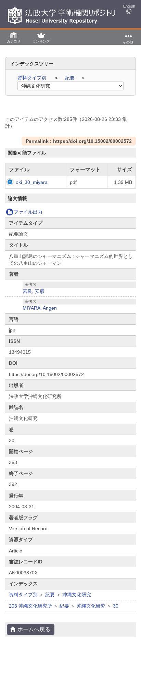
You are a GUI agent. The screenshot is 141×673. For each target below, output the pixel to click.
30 (115, 606)
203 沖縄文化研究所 (30, 606)
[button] (13, 37)
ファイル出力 (28, 212)
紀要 (70, 77)
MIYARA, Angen (40, 308)
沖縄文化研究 (76, 594)
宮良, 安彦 (33, 291)
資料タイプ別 (32, 77)
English (129, 6)
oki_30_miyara (32, 182)
